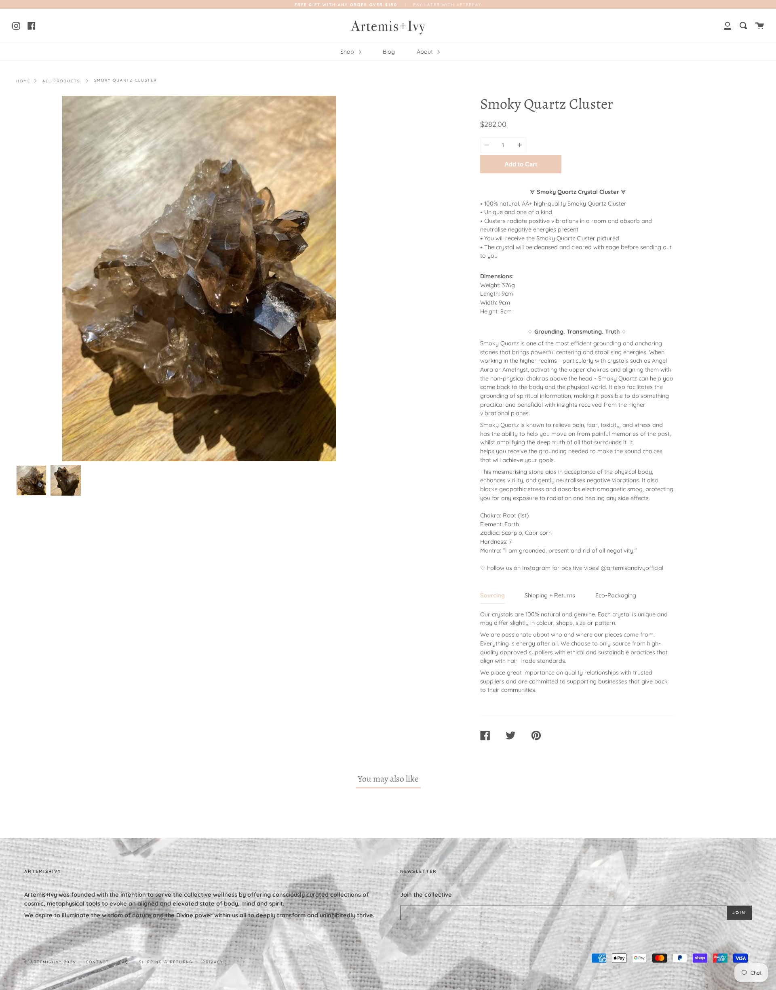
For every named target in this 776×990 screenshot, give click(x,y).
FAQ (124, 961)
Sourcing (492, 595)
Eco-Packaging (615, 595)
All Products (61, 80)
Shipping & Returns (165, 961)
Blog (389, 51)
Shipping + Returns (550, 595)
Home (23, 80)
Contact (97, 961)
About (425, 51)
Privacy (212, 961)
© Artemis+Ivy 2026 (50, 961)
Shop (348, 51)
